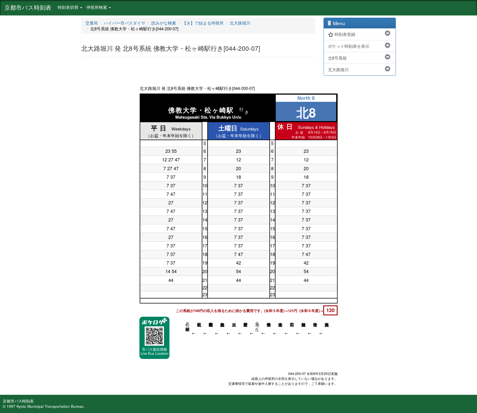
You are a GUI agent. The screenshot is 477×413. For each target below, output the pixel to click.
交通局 (91, 23)
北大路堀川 (240, 23)
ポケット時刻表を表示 (348, 46)
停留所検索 (97, 7)
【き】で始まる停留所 (203, 23)
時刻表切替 (69, 7)
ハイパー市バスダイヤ (124, 23)
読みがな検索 (163, 23)
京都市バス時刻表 (27, 7)
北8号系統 (337, 58)
